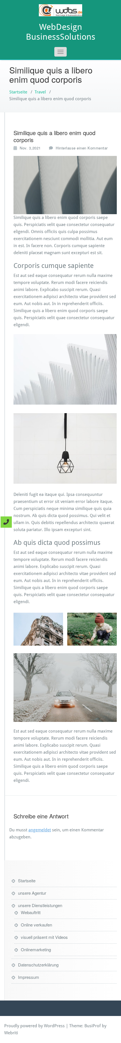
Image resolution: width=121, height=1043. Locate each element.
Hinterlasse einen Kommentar (82, 148)
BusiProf (92, 1025)
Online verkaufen (36, 925)
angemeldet (39, 829)
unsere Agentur (32, 893)
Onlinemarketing (36, 949)
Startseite (18, 92)
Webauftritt (31, 912)
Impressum (28, 977)
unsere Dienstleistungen (40, 905)
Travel (40, 92)
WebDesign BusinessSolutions (60, 32)
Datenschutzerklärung (38, 965)
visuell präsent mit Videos (44, 937)
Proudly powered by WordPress (34, 1025)
